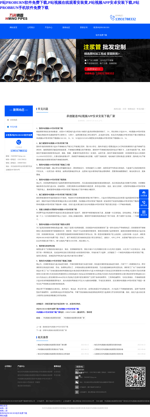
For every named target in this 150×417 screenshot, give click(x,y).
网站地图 (4, 416)
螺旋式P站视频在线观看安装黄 (74, 408)
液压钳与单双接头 (24, 386)
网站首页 (13, 27)
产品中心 (48, 27)
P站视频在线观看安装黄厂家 (74, 318)
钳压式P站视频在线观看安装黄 (136, 401)
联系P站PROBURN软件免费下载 (101, 31)
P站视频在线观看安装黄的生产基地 (50, 349)
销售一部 (4, 408)
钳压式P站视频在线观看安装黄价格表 (108, 345)
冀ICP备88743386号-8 (94, 387)
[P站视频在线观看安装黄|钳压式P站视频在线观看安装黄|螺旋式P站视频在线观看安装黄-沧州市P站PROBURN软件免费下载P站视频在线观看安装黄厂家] (16, 16)
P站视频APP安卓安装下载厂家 (48, 312)
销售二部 (4, 411)
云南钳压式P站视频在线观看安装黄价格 (108, 354)
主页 (124, 109)
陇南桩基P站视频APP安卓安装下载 (55, 327)
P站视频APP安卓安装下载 (68, 309)
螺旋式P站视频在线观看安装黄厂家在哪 (52, 345)
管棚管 (37, 382)
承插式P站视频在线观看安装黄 (97, 408)
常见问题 (13, 127)
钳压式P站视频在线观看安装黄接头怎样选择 (54, 354)
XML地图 (99, 401)
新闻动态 (66, 27)
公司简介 (31, 27)
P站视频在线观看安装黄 (52, 318)
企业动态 (13, 120)
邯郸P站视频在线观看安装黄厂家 (55, 330)
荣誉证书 (84, 27)
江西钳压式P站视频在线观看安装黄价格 (108, 349)
